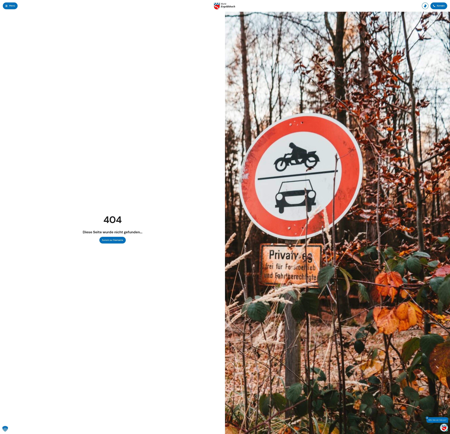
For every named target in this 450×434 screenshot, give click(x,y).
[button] (5, 429)
